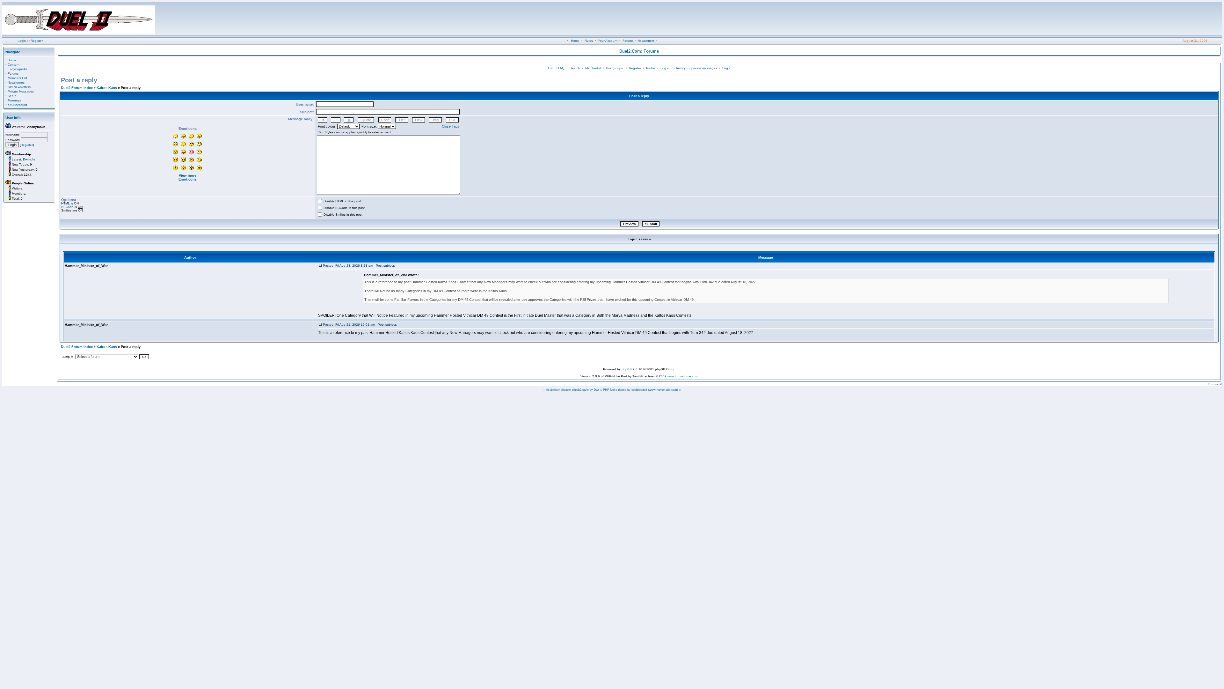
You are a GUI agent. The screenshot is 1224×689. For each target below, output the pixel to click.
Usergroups (614, 68)
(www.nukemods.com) (663, 389)
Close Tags (450, 126)
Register (37, 40)
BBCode (67, 207)
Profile (650, 68)
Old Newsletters (19, 87)
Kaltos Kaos (107, 88)
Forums (628, 40)
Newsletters (646, 40)
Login (22, 40)
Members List (17, 78)
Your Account (607, 40)
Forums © (1215, 384)
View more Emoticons (187, 177)
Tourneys (14, 100)
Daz (596, 389)
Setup (12, 96)
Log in (727, 68)
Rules (589, 40)
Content (13, 64)
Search (575, 68)
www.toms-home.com (682, 376)
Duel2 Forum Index (77, 88)
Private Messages (21, 91)
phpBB (627, 369)
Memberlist (593, 68)
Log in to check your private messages (688, 68)
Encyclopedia (17, 69)
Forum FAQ (556, 68)
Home (575, 40)
